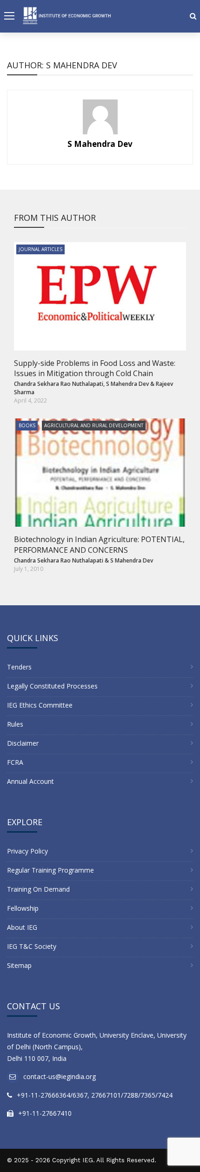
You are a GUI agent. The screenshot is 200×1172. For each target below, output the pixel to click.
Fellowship (23, 908)
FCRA (15, 762)
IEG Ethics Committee (40, 705)
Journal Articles (40, 249)
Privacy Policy (27, 851)
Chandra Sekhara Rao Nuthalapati (58, 384)
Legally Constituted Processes (52, 686)
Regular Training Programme (50, 870)
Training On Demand (38, 889)
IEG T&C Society (31, 946)
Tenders (19, 666)
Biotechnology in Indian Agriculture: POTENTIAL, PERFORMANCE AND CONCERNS (99, 544)
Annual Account (30, 781)
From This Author (55, 217)
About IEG (22, 927)
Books (27, 425)
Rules (15, 724)
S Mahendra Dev (100, 144)
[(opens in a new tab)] (100, 296)
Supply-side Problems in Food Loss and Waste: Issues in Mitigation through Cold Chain (94, 368)
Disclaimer (23, 743)
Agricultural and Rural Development (93, 425)
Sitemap (19, 965)
